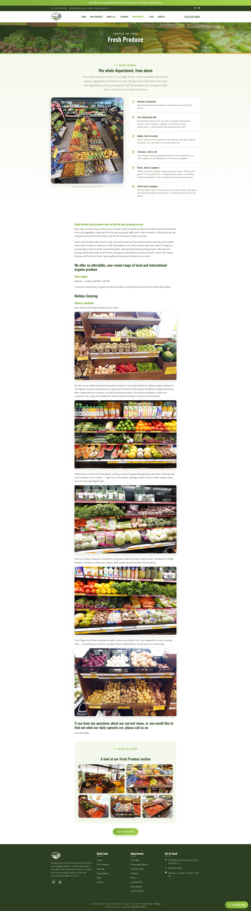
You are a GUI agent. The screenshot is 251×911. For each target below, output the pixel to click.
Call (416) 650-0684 (125, 831)
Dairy (133, 877)
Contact (161, 16)
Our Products (96, 16)
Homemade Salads (139, 864)
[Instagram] (199, 8)
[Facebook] (195, 8)
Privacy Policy (146, 904)
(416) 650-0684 (60, 8)
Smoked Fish (136, 882)
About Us (111, 16)
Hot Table (135, 860)
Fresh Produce (137, 891)
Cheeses (134, 873)
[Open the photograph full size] (87, 140)
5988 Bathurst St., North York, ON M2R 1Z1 (91, 8)
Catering (124, 16)
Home (83, 16)
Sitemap (157, 904)
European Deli (137, 869)
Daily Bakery (136, 886)
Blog (151, 16)
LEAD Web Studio (138, 907)
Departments (138, 16)
